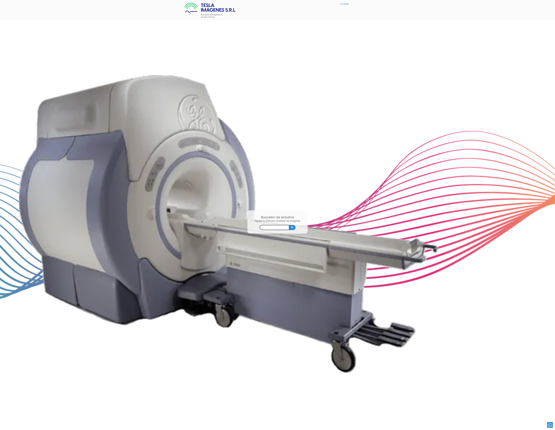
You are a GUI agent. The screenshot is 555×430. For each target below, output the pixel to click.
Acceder (344, 3)
